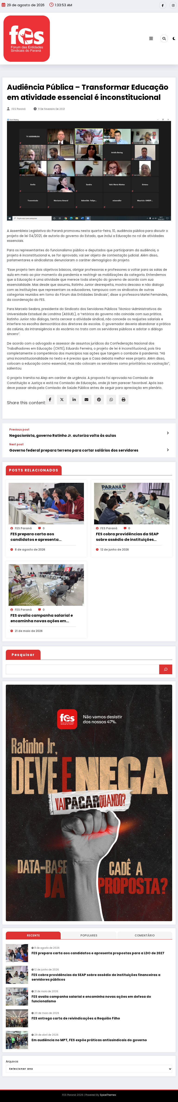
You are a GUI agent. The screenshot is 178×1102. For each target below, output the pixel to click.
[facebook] (50, 399)
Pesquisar (23, 654)
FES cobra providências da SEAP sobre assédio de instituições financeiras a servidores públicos (129, 536)
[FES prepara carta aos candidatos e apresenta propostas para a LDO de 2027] (46, 503)
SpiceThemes (108, 1095)
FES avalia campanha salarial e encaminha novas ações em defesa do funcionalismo (41, 618)
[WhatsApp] (111, 399)
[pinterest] (99, 399)
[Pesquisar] (165, 669)
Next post (16, 444)
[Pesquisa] (164, 38)
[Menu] (151, 38)
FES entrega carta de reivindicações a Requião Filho (76, 1018)
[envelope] (86, 399)
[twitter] (62, 399)
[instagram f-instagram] (173, 5)
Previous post (19, 429)
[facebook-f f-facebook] (162, 5)
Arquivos (12, 1061)
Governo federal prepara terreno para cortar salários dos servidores (73, 450)
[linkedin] (74, 399)
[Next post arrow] (168, 450)
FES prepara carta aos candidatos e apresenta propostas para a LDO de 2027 (39, 536)
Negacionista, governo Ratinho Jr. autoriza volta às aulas (62, 435)
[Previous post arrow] (168, 433)
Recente (33, 935)
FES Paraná (18, 109)
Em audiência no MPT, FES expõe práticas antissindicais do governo (89, 1040)
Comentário (145, 935)
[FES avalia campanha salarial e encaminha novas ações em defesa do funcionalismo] (46, 585)
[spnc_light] (174, 38)
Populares (88, 935)
